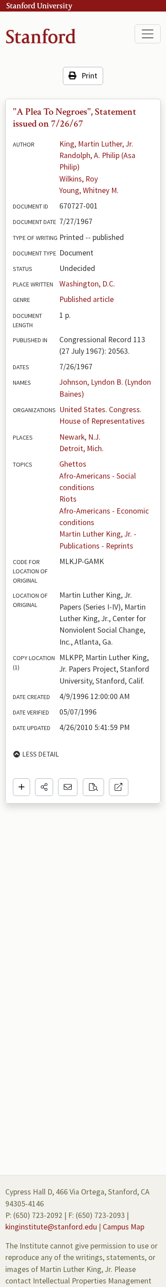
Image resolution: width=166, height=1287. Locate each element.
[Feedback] (67, 787)
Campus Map (123, 1227)
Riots (68, 499)
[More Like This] (93, 787)
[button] (44, 787)
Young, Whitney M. (89, 190)
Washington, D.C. (87, 284)
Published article (86, 299)
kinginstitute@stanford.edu (51, 1227)
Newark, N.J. (79, 437)
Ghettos (72, 464)
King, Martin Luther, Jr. (96, 144)
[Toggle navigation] (148, 33)
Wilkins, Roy (78, 179)
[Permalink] (118, 787)
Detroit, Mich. (81, 448)
